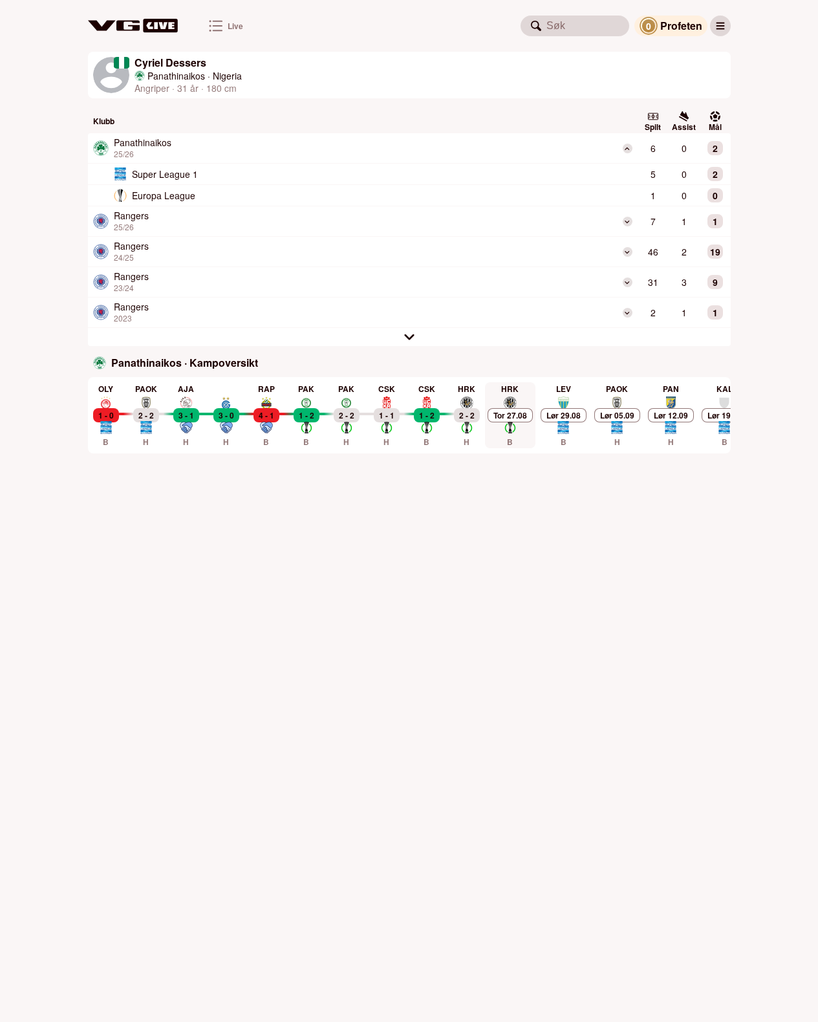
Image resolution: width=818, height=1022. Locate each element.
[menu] (720, 26)
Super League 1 (165, 174)
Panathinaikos (176, 76)
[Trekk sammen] (628, 148)
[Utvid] (628, 222)
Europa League (163, 195)
